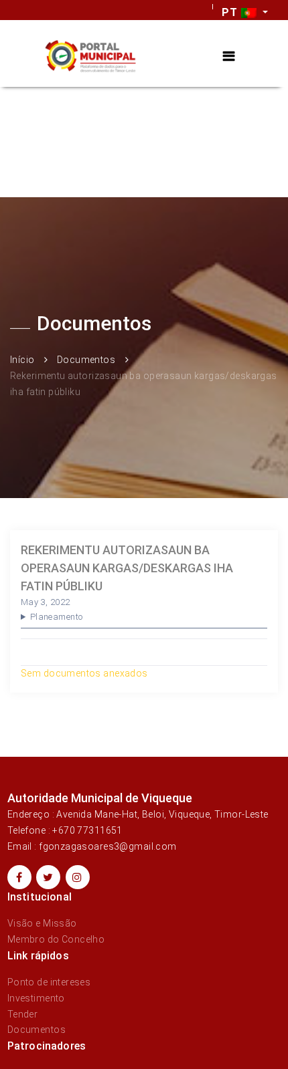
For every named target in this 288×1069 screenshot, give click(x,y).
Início (22, 359)
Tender (22, 1014)
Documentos (86, 359)
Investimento (36, 998)
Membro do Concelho (56, 939)
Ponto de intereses (49, 982)
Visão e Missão (42, 923)
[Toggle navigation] (229, 56)
